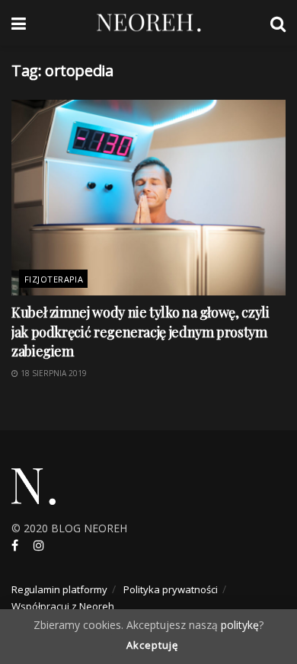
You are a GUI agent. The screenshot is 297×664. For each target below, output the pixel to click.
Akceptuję (152, 645)
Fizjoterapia (53, 279)
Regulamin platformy (59, 589)
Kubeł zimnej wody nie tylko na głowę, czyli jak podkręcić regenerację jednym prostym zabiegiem (140, 331)
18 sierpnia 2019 (52, 373)
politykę (240, 625)
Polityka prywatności (170, 589)
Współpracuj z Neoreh (62, 606)
